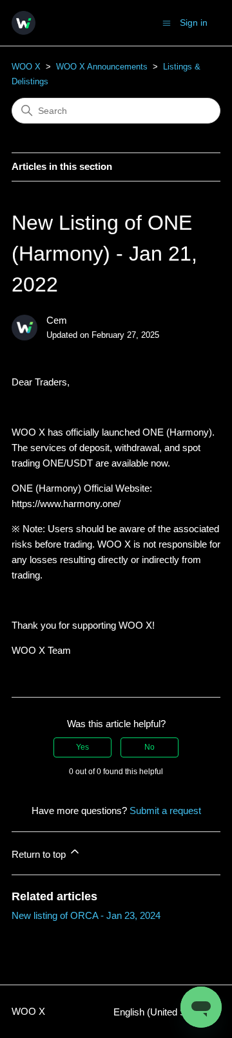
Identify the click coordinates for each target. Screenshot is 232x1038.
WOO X (26, 66)
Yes (82, 747)
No (149, 747)
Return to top (40, 854)
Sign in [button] (194, 22)
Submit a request (165, 810)
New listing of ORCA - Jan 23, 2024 (86, 915)
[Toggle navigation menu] (166, 22)
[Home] (23, 23)
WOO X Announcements (102, 66)
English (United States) (163, 1011)
